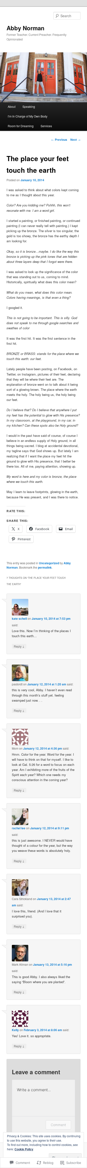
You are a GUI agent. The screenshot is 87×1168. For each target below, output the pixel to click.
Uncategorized (49, 563)
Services (46, 126)
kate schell (19, 618)
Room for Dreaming (21, 126)
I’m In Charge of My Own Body (27, 116)
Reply (19, 646)
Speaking (28, 106)
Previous (59, 139)
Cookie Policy (23, 1149)
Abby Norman (25, 28)
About (11, 106)
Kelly (15, 1030)
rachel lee (18, 828)
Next (75, 139)
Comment (58, 1125)
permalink (45, 567)
